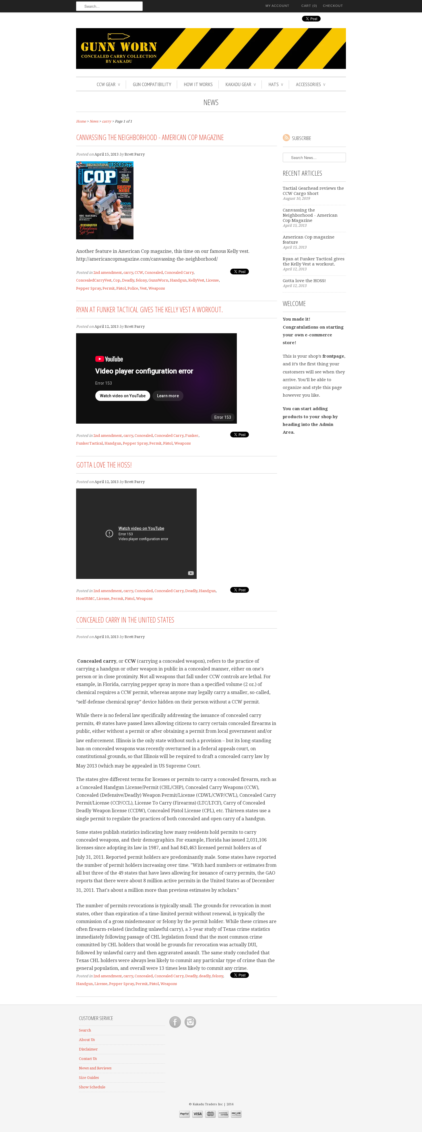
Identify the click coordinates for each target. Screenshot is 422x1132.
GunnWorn (158, 280)
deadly (204, 976)
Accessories (310, 84)
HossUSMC (85, 598)
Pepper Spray (88, 288)
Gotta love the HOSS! (104, 465)
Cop (116, 280)
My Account (277, 5)
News (211, 102)
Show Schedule (92, 1087)
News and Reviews (95, 1068)
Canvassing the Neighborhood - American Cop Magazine (150, 137)
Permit (108, 288)
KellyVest (196, 280)
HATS (276, 84)
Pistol (121, 288)
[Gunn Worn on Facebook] (175, 1028)
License (212, 280)
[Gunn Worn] (211, 49)
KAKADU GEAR (241, 84)
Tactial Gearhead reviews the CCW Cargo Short (313, 191)
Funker (191, 435)
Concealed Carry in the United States (125, 620)
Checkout (333, 5)
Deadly (128, 280)
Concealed (154, 272)
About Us (87, 1040)
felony (141, 280)
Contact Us (88, 1059)
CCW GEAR (108, 84)
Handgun (178, 280)
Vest (143, 288)
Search (85, 1030)
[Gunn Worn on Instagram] (190, 1028)
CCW (139, 272)
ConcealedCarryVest (93, 280)
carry (128, 272)
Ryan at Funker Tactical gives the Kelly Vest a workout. (149, 309)
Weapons (156, 288)
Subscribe (301, 138)
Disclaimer (88, 1049)
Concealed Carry (178, 272)
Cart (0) (309, 5)
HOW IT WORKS (198, 84)
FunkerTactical (89, 443)
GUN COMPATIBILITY (152, 84)
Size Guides (89, 1077)
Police (132, 288)
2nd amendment (107, 272)
